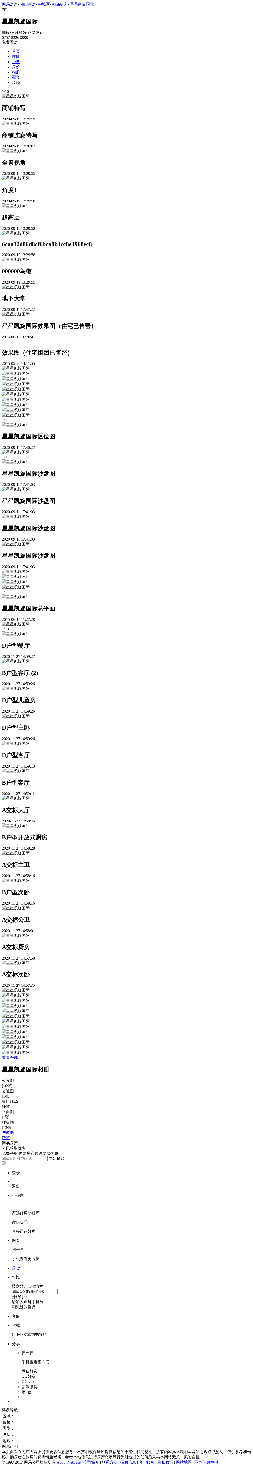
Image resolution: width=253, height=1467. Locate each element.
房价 (16, 67)
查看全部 (10, 1058)
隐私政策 (165, 1462)
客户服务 (147, 1462)
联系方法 (110, 1462)
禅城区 (44, 4)
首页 (16, 51)
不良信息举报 (206, 1462)
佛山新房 (28, 4)
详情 (16, 56)
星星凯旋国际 (82, 4)
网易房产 (10, 4)
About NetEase (69, 1462)
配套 (16, 77)
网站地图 (184, 1462)
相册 (16, 72)
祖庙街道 (60, 4)
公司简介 (91, 1462)
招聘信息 (128, 1462)
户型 (16, 62)
